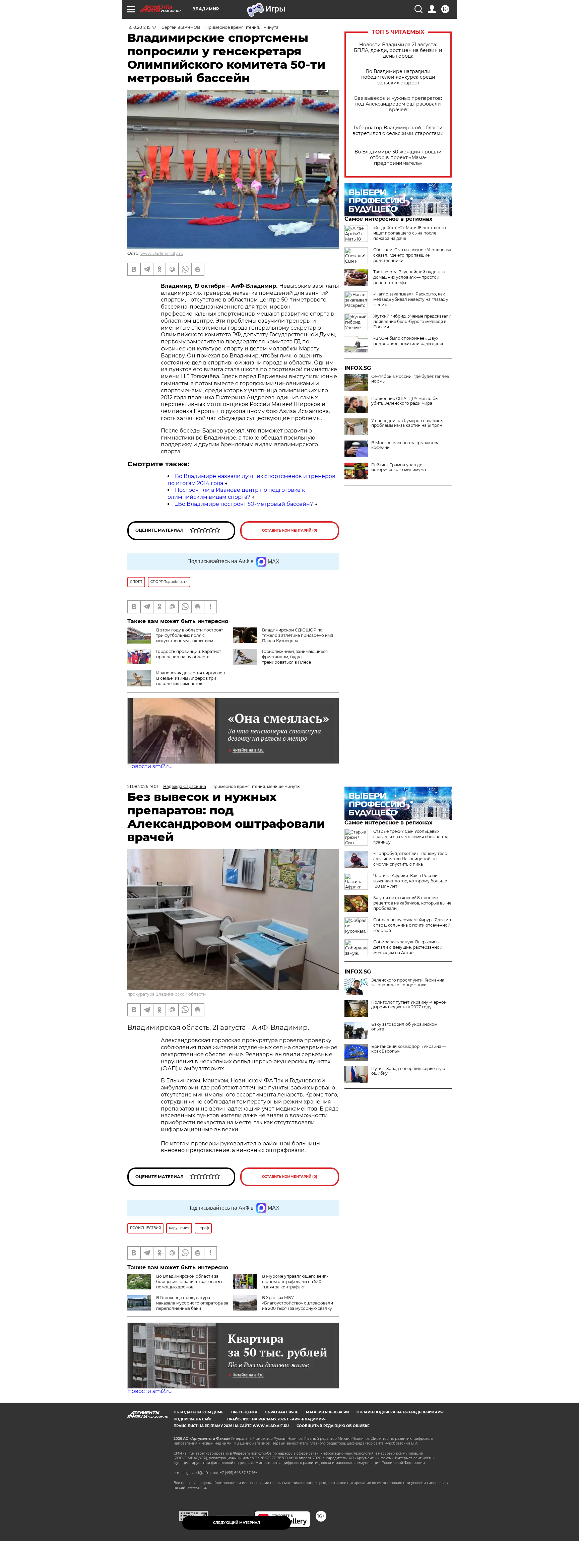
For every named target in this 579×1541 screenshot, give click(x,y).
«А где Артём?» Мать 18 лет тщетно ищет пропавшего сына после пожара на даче (409, 233)
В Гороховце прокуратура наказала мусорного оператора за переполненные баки (192, 1303)
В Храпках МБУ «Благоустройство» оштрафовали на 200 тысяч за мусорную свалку (297, 1303)
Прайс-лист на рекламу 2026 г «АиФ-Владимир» (276, 1419)
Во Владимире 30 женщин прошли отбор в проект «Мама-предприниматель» (398, 157)
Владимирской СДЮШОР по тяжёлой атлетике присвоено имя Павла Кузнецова (297, 635)
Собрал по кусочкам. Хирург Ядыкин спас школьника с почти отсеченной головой (412, 925)
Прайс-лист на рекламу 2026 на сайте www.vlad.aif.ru (231, 1426)
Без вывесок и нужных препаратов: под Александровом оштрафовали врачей (398, 104)
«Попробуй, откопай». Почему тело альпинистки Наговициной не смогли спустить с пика (410, 859)
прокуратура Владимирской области (166, 994)
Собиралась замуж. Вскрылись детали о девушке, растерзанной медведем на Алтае (407, 947)
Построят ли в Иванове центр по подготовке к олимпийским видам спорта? (236, 493)
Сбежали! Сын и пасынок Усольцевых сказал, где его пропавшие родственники (412, 255)
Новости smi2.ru (149, 766)
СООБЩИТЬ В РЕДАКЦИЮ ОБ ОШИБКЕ (333, 1426)
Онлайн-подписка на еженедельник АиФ (400, 1412)
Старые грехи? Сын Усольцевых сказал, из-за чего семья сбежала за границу (410, 837)
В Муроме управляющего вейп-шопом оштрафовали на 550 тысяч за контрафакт (295, 1281)
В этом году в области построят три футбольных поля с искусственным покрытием (189, 635)
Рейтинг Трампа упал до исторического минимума (398, 467)
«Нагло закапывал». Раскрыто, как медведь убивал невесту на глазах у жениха (410, 299)
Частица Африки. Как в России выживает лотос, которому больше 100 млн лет (410, 881)
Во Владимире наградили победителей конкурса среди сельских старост (398, 77)
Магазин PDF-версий (327, 1412)
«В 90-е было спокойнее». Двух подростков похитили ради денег (408, 341)
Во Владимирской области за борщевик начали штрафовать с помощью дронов (189, 1281)
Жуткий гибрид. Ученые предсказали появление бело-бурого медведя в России (412, 321)
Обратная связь (281, 1412)
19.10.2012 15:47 (141, 27)
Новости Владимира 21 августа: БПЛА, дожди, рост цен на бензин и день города (398, 50)
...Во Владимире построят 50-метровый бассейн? (244, 504)
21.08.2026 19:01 (142, 786)
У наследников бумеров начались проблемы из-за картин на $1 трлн (407, 423)
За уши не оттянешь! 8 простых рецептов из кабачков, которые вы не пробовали (412, 903)
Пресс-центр (244, 1412)
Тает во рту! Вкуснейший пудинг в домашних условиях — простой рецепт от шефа (409, 277)
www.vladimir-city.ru (161, 253)
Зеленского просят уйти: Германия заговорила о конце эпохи (407, 982)
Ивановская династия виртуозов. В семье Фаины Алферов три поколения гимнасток (191, 678)
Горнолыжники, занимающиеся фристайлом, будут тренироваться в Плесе (295, 657)
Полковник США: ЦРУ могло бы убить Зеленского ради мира (404, 401)
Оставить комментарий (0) (289, 530)
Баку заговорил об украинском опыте (404, 1026)
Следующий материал (236, 1523)
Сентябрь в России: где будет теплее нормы (410, 379)
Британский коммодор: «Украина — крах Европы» (408, 1049)
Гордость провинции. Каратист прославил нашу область (188, 654)
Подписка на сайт (193, 1419)
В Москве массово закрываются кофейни (404, 445)
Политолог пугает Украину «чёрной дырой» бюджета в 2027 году (409, 1004)
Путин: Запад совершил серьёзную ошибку (408, 1071)
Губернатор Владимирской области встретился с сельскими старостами (398, 130)
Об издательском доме (198, 1412)
